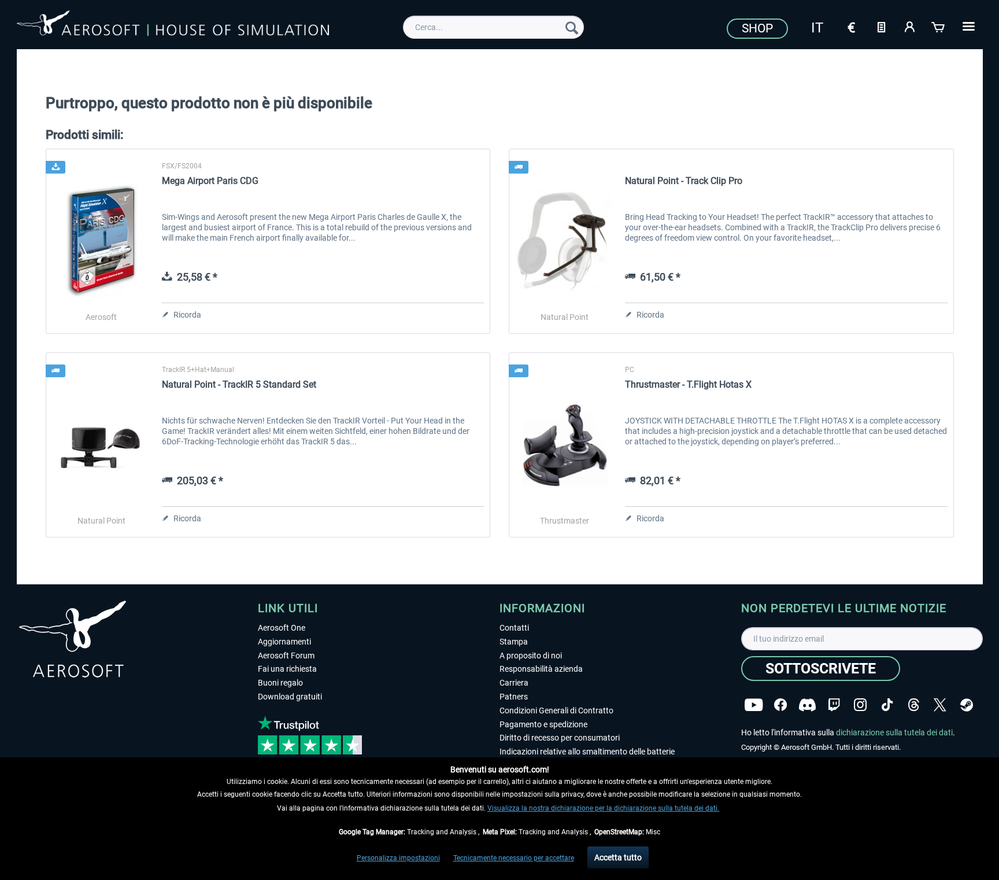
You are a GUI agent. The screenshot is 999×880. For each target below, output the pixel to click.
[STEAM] (966, 705)
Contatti (514, 627)
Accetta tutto (618, 857)
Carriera (514, 682)
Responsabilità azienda (541, 668)
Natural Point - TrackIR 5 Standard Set (239, 384)
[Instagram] (860, 705)
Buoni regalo (280, 682)
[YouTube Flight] (754, 705)
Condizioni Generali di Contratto (556, 710)
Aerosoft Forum (286, 655)
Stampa (514, 641)
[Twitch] (833, 705)
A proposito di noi (531, 655)
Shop (757, 28)
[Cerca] (572, 27)
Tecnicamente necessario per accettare (513, 858)
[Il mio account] (910, 26)
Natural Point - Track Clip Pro (683, 180)
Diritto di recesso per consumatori (560, 737)
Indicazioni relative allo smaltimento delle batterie (587, 751)
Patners (514, 696)
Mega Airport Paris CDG (210, 180)
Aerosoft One (281, 627)
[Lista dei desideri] (881, 26)
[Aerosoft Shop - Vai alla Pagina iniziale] (173, 25)
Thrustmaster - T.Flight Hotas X (688, 384)
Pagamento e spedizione (543, 724)
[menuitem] (493, 27)
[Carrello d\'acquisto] (938, 26)
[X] (940, 705)
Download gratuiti (290, 696)
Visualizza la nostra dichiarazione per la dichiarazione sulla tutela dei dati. (603, 808)
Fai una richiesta (287, 668)
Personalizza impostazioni (398, 858)
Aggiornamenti (284, 641)
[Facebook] (780, 705)
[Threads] (913, 705)
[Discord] (807, 705)
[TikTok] (887, 705)
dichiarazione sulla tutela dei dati (894, 732)
